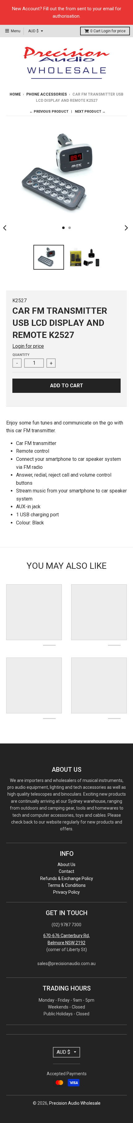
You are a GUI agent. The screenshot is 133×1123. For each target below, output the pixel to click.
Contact (66, 871)
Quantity (20, 355)
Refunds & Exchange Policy (66, 878)
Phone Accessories (46, 94)
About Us (66, 864)
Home (15, 94)
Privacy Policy (66, 892)
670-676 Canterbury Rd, (66, 935)
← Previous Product (48, 112)
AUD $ (33, 31)
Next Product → (90, 112)
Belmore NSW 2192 (66, 942)
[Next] (126, 228)
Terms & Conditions (67, 885)
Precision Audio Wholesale (75, 1103)
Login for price (113, 31)
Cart (108, 31)
